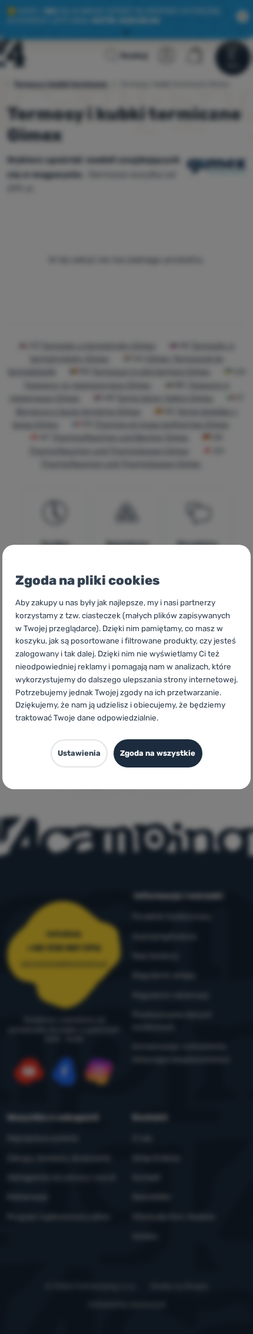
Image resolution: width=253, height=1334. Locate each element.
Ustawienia (79, 753)
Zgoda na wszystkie (157, 753)
